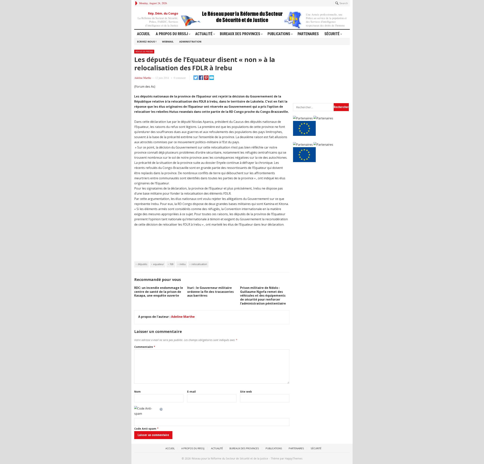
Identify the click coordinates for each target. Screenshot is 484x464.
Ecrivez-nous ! (146, 41)
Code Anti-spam (145, 428)
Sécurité (332, 34)
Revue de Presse (144, 51)
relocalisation (199, 264)
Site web (246, 391)
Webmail (168, 41)
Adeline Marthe (142, 78)
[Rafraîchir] (161, 408)
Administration (190, 41)
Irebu (183, 264)
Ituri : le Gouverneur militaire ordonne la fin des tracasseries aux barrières (210, 292)
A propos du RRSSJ (172, 34)
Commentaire (144, 347)
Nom (137, 391)
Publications (279, 34)
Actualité (204, 34)
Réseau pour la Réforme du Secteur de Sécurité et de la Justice (230, 458)
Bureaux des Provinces (240, 34)
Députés (142, 264)
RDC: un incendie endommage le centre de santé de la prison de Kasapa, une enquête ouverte (158, 292)
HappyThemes (293, 458)
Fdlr (172, 264)
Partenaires (308, 34)
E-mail (191, 391)
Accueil (143, 34)
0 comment (180, 78)
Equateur (158, 264)
